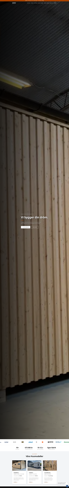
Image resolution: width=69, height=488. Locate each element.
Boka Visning (35, 227)
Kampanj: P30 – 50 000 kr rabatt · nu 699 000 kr (34, 0)
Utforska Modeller (25, 227)
